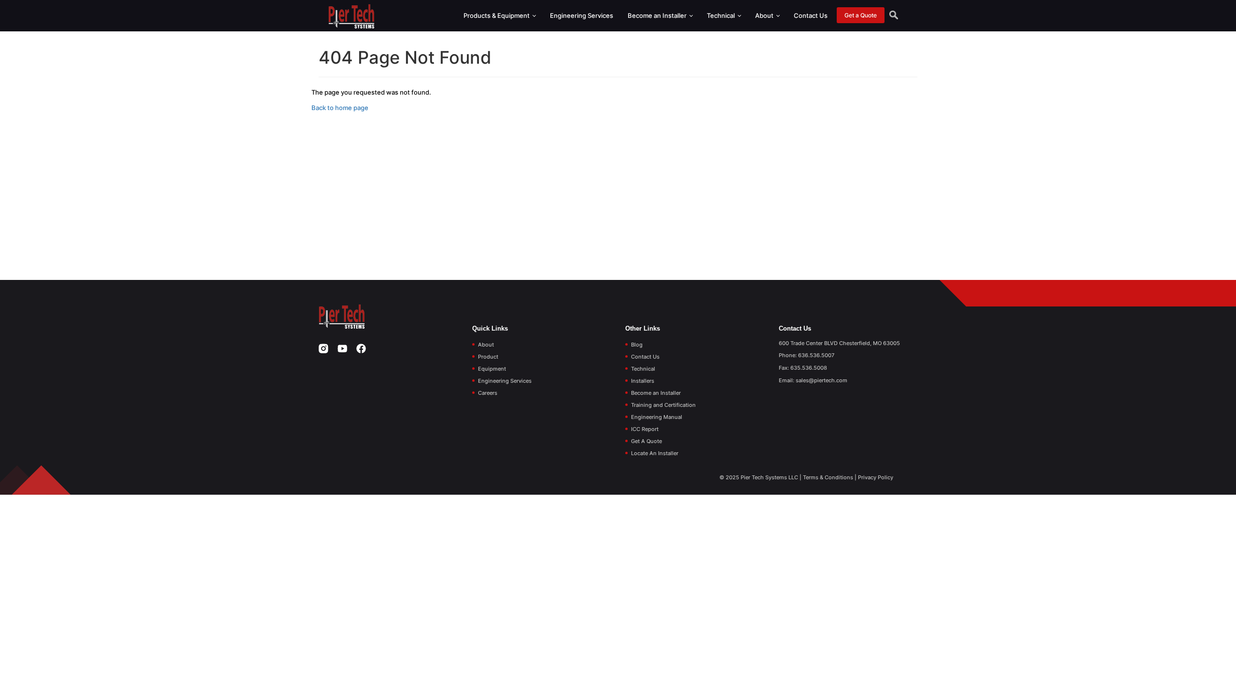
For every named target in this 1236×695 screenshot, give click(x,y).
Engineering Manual (656, 417)
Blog (637, 344)
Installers (642, 380)
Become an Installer (658, 15)
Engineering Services (581, 15)
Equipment (492, 368)
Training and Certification (663, 405)
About (765, 15)
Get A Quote (646, 441)
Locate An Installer (654, 453)
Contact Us (811, 15)
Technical (721, 15)
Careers (487, 392)
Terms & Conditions (828, 477)
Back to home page (339, 107)
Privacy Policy (875, 477)
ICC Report (645, 429)
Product (488, 356)
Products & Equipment (497, 15)
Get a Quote (860, 15)
